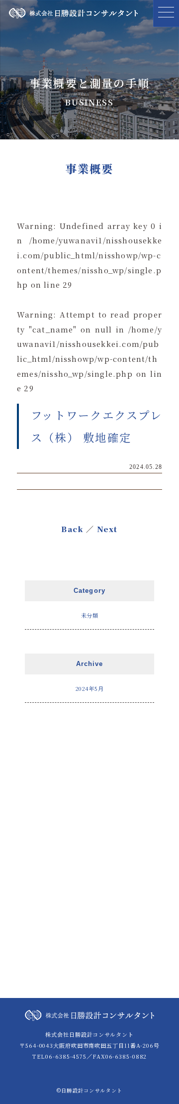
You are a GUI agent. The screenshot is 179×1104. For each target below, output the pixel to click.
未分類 (89, 615)
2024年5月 (90, 688)
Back (72, 529)
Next (107, 529)
